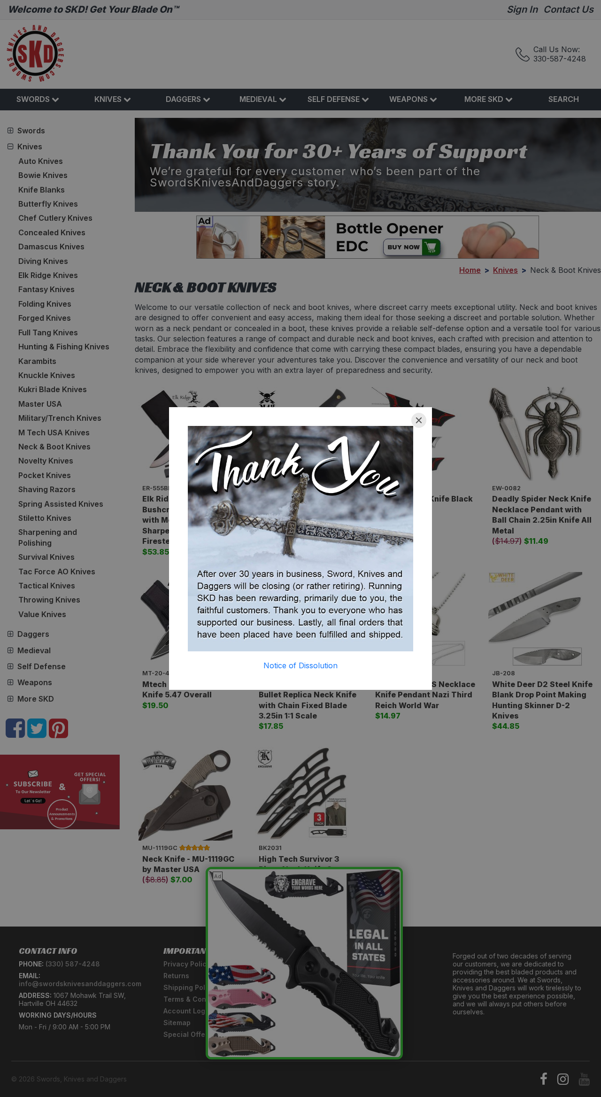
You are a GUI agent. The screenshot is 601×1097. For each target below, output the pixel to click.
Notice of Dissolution (300, 665)
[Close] (418, 420)
